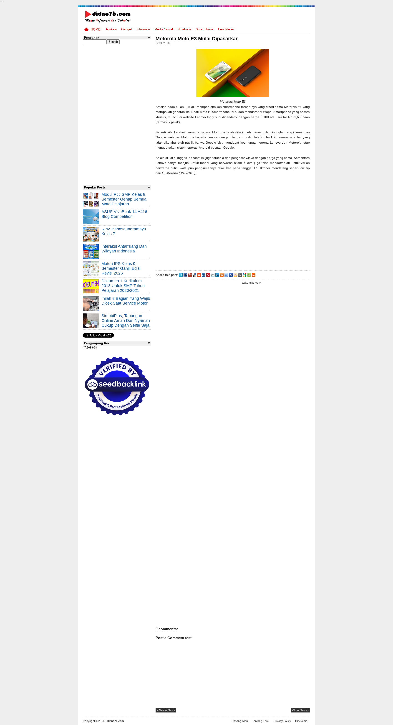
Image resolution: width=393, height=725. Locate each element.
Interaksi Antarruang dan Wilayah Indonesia (124, 248)
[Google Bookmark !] (244, 275)
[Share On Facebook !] (185, 275)
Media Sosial (163, 29)
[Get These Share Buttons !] (240, 275)
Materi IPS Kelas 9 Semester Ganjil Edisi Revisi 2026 (121, 268)
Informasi (143, 29)
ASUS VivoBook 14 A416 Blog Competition (124, 214)
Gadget (126, 29)
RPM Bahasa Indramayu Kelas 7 (123, 231)
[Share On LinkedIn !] (217, 275)
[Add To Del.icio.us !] (194, 275)
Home (95, 29)
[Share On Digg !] (203, 275)
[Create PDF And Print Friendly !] (249, 275)
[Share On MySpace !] (231, 275)
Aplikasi (111, 29)
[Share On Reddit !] (212, 275)
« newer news (166, 710)
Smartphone (205, 29)
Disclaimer (301, 721)
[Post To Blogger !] (222, 275)
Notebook (184, 29)
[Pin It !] (208, 275)
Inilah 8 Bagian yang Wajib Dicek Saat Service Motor (125, 300)
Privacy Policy (282, 721)
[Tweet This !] (181, 275)
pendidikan (226, 29)
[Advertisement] (233, 222)
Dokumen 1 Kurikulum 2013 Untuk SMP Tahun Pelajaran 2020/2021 (123, 286)
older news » (300, 710)
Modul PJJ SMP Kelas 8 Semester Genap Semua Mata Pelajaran (123, 199)
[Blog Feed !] (253, 275)
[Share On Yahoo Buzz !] (235, 275)
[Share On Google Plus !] (190, 275)
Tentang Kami (260, 721)
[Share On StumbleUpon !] (199, 275)
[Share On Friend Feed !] (226, 275)
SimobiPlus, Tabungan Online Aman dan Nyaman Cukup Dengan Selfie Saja (125, 320)
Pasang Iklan (240, 721)
